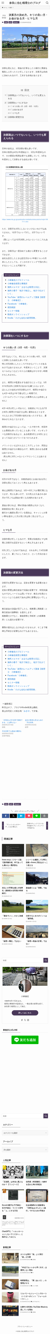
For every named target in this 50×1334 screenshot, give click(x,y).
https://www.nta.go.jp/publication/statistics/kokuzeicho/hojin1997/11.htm (25, 220)
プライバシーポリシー (25, 1326)
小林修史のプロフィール (18, 279)
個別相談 (11, 307)
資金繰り (16, 22)
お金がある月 (17, 109)
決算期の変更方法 (16, 116)
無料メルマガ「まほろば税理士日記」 (24, 286)
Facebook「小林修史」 (18, 303)
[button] (5, 816)
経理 (10, 22)
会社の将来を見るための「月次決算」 (34, 721)
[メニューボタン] (3, 3)
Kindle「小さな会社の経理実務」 (22, 317)
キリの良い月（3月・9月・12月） (25, 106)
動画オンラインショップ (18, 314)
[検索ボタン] (47, 3)
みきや (27, 710)
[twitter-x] (25, 1020)
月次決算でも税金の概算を (12, 731)
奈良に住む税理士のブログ (25, 3)
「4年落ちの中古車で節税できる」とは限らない (12, 721)
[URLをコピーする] (44, 816)
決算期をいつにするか (18, 102)
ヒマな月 (15, 113)
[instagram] (28, 1020)
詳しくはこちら (25, 1013)
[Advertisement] (25, 770)
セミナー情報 (13, 310)
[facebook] (22, 1020)
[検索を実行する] (45, 960)
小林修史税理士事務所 (17, 283)
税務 (6, 22)
